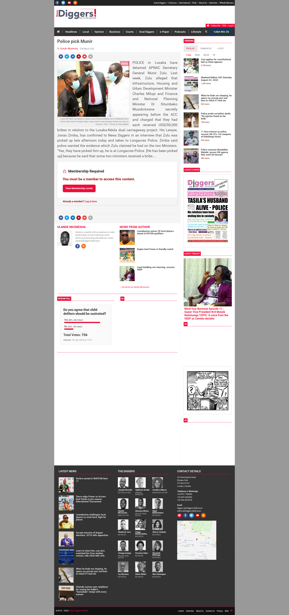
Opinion (99, 31)
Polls (194, 3)
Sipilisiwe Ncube (142, 490)
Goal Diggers (146, 31)
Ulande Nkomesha (69, 48)
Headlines (71, 31)
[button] (61, 56)
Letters (181, 611)
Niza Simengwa (159, 574)
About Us (203, 3)
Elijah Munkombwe (157, 512)
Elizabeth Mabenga (156, 554)
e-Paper (164, 31)
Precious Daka (141, 553)
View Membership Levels (79, 188)
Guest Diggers (160, 3)
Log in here (91, 201)
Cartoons (172, 3)
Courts (130, 31)
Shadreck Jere (124, 532)
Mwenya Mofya (142, 511)
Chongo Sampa (124, 553)
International (184, 3)
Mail (226, 611)
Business (114, 31)
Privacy (220, 611)
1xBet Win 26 (221, 31)
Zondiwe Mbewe (159, 490)
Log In (231, 25)
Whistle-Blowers (227, 3)
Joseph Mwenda (125, 490)
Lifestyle (196, 31)
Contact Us (210, 611)
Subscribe (215, 25)
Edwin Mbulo (140, 574)
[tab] (191, 48)
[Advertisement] (177, 15)
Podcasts (180, 31)
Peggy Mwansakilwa (141, 533)
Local (86, 31)
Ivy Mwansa (123, 574)
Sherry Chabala (159, 532)
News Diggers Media (78, 610)
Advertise (213, 3)
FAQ (224, 25)
